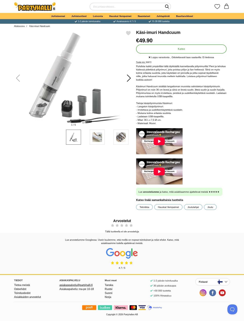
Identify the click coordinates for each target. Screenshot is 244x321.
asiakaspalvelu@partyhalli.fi (76, 285)
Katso (181, 48)
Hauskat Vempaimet (120, 16)
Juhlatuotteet (79, 16)
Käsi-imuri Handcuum (39, 26)
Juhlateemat (58, 16)
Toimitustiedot (22, 293)
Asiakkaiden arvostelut (27, 297)
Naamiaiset (144, 16)
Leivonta (98, 16)
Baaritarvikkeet (184, 16)
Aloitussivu (19, 26)
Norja (108, 297)
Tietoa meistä (22, 285)
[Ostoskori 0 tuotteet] (226, 6)
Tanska (109, 285)
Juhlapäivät (163, 16)
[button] (129, 78)
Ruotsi (108, 289)
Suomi (108, 293)
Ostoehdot (20, 289)
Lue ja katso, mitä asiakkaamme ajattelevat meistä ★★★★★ (178, 191)
